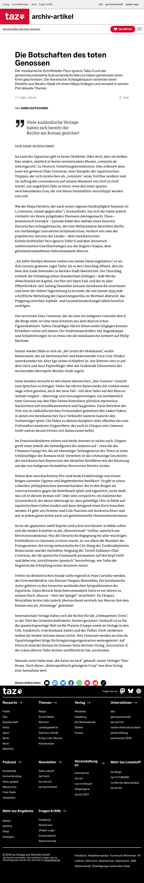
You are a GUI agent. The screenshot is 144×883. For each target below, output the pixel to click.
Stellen (79, 727)
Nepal (42, 711)
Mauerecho (10, 787)
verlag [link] (6, 4)
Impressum (123, 860)
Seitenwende (83, 866)
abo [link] (101, 4)
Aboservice (46, 825)
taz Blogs (116, 772)
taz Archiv (116, 788)
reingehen (9, 797)
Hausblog (80, 716)
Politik (6, 711)
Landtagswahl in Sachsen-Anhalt (48, 730)
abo (113, 711)
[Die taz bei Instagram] (138, 692)
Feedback (45, 819)
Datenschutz (107, 860)
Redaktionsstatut (98, 855)
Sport (6, 732)
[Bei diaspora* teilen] (87, 683)
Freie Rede (9, 792)
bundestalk (9, 771)
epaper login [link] (132, 4)
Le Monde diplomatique (125, 782)
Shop (6, 831)
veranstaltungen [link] (20, 4)
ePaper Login (47, 830)
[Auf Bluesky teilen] (63, 683)
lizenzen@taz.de (52, 860)
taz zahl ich (117, 722)
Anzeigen (8, 836)
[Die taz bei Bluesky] (130, 692)
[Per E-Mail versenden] (47, 683)
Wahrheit (8, 748)
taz (13, 691)
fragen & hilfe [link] (46, 4)
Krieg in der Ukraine (50, 738)
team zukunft (46, 771)
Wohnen (44, 722)
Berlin (6, 738)
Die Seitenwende (85, 722)
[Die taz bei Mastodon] (122, 692)
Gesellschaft (10, 722)
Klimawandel (46, 743)
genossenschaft (121, 716)
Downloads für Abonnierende (47, 838)
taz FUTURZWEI (120, 777)
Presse (79, 732)
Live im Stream (83, 783)
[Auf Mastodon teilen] (55, 683)
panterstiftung (119, 732)
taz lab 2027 (82, 794)
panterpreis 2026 (121, 738)
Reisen (7, 820)
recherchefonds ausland (125, 727)
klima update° (11, 781)
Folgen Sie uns (110, 691)
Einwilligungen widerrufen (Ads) (111, 866)
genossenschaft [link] (114, 4)
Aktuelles (80, 711)
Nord (6, 743)
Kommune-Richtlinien (123, 855)
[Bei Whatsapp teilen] (79, 683)
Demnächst (82, 773)
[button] (139, 29)
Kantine (7, 826)
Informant (91, 860)
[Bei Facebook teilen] (71, 683)
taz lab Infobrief (48, 787)
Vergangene (82, 789)
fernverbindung (12, 776)
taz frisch (44, 776)
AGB (133, 860)
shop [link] (34, 4)
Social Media (46, 716)
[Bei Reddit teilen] (95, 683)
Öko (5, 716)
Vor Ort (79, 778)
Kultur (6, 727)
